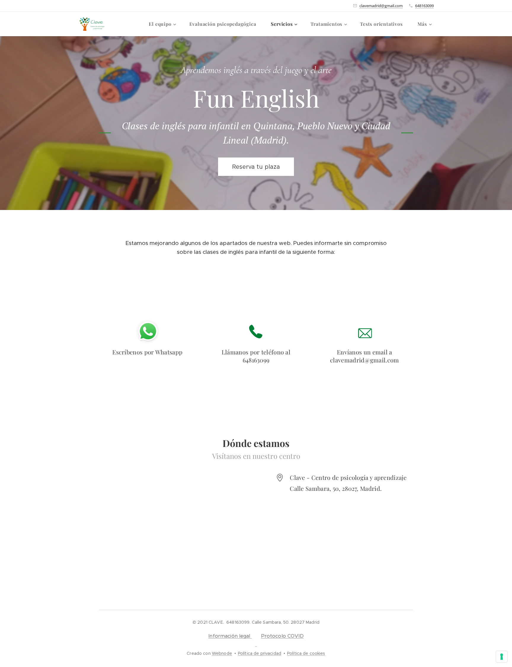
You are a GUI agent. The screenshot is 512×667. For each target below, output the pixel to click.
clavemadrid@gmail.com (381, 5)
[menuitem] (164, 24)
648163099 (424, 5)
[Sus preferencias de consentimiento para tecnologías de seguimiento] (501, 656)
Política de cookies (306, 653)
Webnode (222, 653)
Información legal (230, 636)
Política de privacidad (259, 653)
